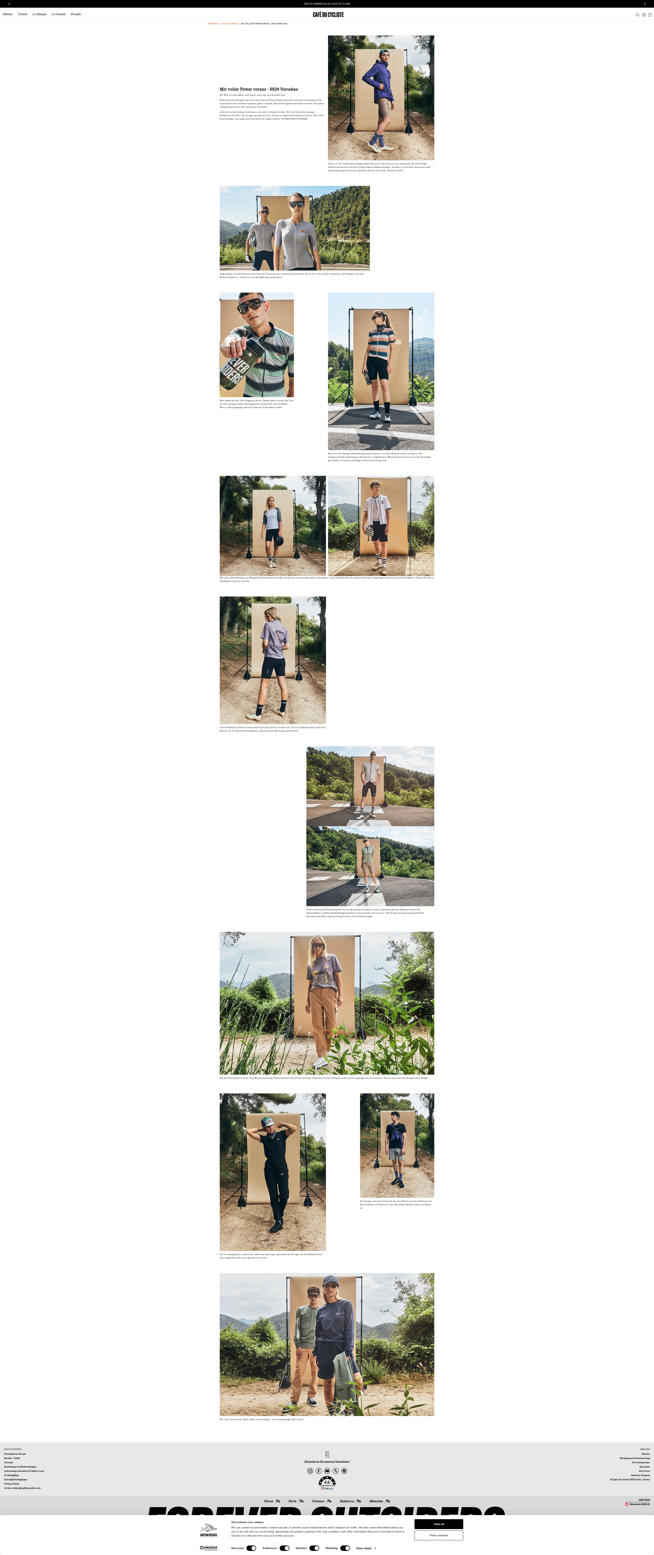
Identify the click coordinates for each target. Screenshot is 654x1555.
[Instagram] (310, 1471)
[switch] (284, 1548)
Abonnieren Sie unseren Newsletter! (327, 1461)
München (376, 1501)
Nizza (268, 1501)
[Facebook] (318, 1471)
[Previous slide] (9, 4)
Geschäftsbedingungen (15, 1479)
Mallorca (347, 1501)
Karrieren (644, 1471)
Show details (364, 1548)
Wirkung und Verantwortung (634, 1458)
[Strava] (335, 1471)
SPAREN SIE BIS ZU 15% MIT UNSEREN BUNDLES (327, 3)
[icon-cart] (649, 14)
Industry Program (640, 1475)
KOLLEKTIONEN (230, 23)
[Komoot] (344, 1471)
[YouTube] (327, 1471)
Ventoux (318, 1501)
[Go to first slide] (645, 4)
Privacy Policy (11, 1483)
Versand (8, 1462)
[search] (637, 14)
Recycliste (645, 1466)
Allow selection (439, 1535)
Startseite (213, 23)
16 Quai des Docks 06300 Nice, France (630, 1479)
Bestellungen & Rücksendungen (20, 1466)
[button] (327, 1483)
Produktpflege (11, 1475)
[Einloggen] (643, 14)
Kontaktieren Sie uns (15, 1454)
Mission (646, 1454)
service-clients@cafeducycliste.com (22, 1488)
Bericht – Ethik (12, 1458)
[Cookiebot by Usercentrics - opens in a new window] (209, 1548)
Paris (293, 1501)
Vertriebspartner (641, 1462)
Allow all (439, 1524)
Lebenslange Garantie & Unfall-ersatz (24, 1471)
